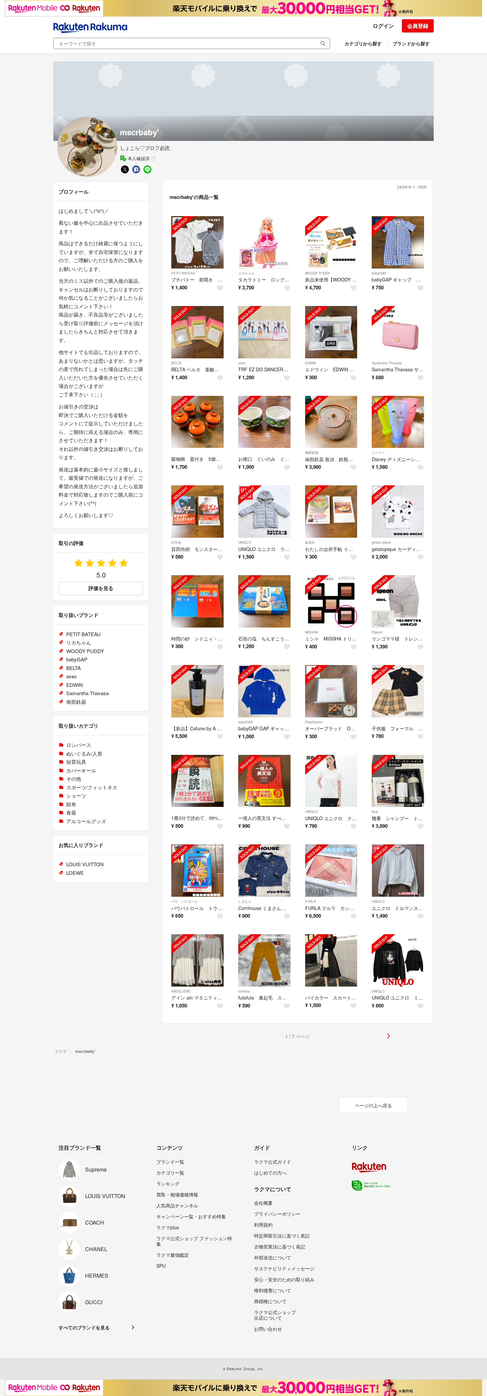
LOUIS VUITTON (85, 864)
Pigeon (377, 632)
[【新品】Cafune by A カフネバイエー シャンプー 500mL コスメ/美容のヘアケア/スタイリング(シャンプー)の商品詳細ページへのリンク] (197, 691)
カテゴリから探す (363, 43)
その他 (73, 778)
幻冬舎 (176, 542)
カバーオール (81, 770)
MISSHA (311, 632)
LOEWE (75, 872)
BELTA (176, 363)
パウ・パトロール (184, 901)
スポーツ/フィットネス (91, 787)
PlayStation (314, 722)
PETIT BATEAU (183, 273)
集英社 (310, 542)
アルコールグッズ (86, 821)
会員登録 (417, 26)
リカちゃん (246, 273)
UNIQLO (244, 542)
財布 (71, 804)
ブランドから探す (411, 43)
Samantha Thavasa (387, 363)
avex (241, 363)
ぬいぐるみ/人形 (84, 753)
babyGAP (379, 273)
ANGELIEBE (181, 991)
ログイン (383, 26)
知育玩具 (76, 761)
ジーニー (378, 452)
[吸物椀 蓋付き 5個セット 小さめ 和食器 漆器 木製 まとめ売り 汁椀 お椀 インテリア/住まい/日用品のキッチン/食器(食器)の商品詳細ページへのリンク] (197, 422)
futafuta (244, 991)
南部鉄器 (311, 452)
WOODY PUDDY (317, 273)
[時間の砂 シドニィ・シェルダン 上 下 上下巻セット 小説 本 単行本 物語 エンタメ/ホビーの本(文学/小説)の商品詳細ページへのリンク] (197, 601)
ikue (375, 811)
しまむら (244, 901)
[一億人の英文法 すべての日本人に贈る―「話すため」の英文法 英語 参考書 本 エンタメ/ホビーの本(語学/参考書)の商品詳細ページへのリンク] (264, 781)
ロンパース (78, 744)
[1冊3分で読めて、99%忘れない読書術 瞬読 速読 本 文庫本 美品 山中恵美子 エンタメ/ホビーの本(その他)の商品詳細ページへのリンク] (197, 781)
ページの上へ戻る (373, 1105)
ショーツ (76, 795)
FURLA (310, 901)
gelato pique (381, 542)
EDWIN (310, 363)
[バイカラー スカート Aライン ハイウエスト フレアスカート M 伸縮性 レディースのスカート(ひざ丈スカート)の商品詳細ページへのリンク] (331, 960)
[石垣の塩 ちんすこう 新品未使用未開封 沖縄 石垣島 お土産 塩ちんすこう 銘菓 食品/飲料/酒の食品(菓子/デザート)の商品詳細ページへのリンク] (264, 601)
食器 (71, 812)
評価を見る (100, 588)
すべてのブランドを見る (84, 1327)
